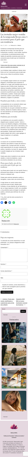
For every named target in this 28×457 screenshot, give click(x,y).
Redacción (13, 45)
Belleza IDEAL (4, 6)
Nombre (3, 264)
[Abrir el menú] (25, 4)
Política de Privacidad (9, 435)
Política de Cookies (19, 435)
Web (2, 278)
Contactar (14, 437)
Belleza (19, 45)
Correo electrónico (6, 271)
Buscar (3, 309)
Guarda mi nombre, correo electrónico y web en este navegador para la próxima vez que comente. (13, 286)
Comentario (4, 247)
